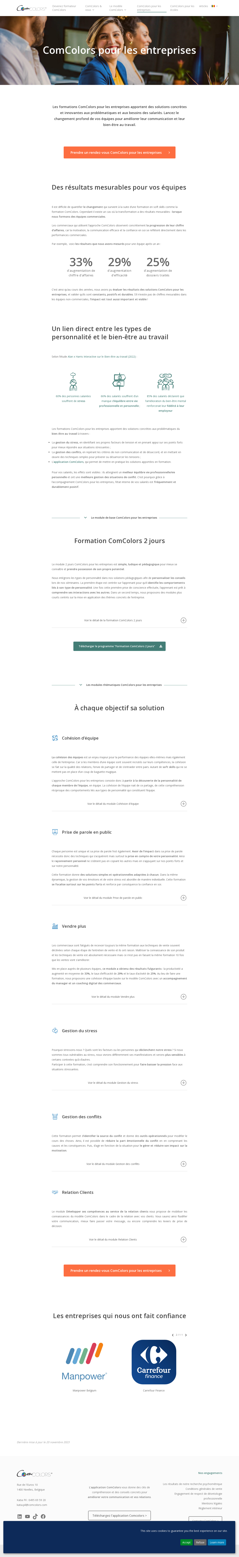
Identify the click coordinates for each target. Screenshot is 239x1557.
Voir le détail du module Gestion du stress (113, 1082)
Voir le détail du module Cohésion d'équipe (113, 803)
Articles (203, 6)
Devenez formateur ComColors (64, 8)
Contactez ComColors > (205, 1520)
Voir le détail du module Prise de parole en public (113, 898)
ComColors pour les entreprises (149, 8)
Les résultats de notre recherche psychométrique (192, 1484)
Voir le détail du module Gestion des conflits (112, 1164)
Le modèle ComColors (116, 8)
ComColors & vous (93, 8)
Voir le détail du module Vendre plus (113, 996)
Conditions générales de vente (204, 1489)
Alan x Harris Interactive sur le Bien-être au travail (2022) (102, 356)
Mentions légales (212, 1503)
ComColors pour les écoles (182, 8)
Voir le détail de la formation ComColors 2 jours (113, 620)
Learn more (217, 1542)
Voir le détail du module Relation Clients (113, 1239)
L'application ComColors (105, 1487)
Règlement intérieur (210, 1508)
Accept (186, 1542)
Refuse (200, 1542)
